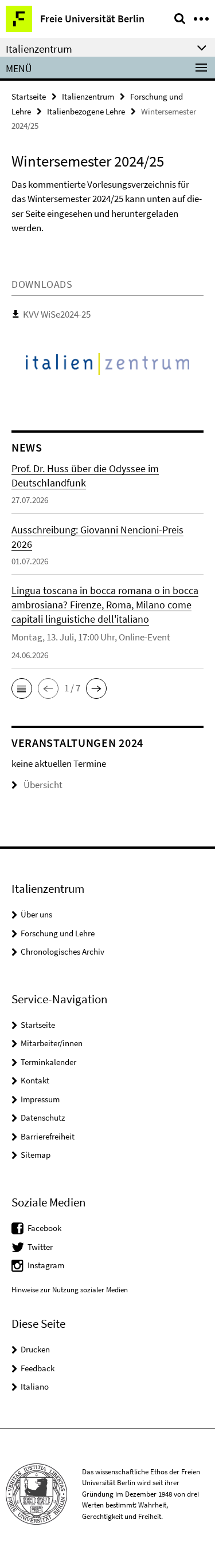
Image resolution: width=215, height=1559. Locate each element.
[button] (21, 688)
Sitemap (35, 1154)
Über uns (36, 914)
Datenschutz (43, 1117)
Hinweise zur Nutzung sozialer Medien (69, 1290)
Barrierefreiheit (48, 1136)
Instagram (46, 1265)
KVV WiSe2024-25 (57, 314)
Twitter (40, 1246)
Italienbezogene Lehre (86, 111)
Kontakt (35, 1080)
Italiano (35, 1386)
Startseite (28, 96)
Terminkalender (48, 1062)
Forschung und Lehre (58, 933)
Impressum (40, 1099)
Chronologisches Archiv (62, 951)
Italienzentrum (88, 96)
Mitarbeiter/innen (52, 1043)
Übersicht (43, 784)
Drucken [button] (35, 1349)
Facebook (44, 1227)
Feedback (37, 1368)
